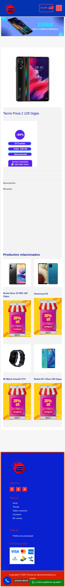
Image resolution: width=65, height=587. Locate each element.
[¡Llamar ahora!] (7, 580)
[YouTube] (24, 489)
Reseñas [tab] (7, 189)
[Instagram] (18, 489)
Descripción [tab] (9, 183)
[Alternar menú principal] (59, 8)
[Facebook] (12, 489)
